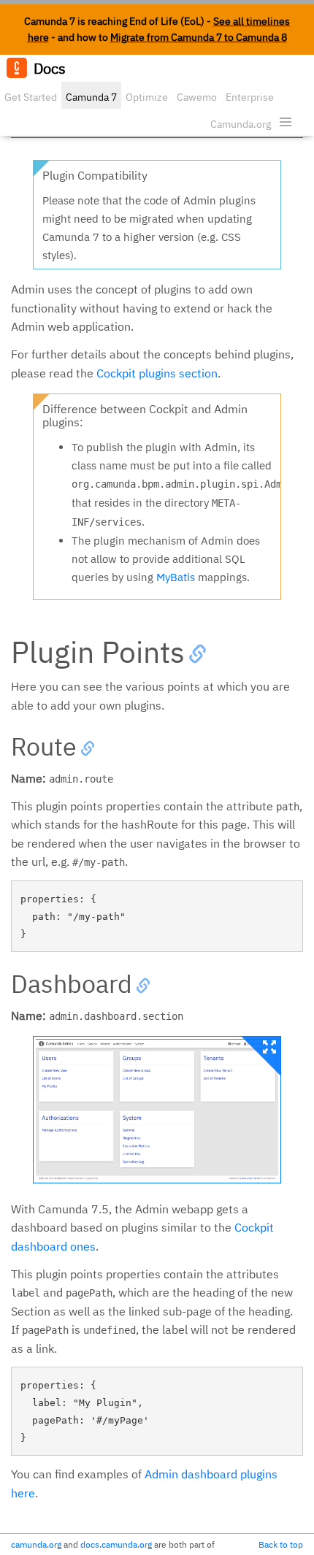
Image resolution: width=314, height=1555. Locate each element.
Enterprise (250, 97)
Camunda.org (240, 124)
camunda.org (36, 1544)
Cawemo (197, 97)
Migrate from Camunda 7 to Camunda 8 (198, 37)
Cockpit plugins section (157, 373)
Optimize (147, 97)
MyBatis (175, 577)
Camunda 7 (91, 97)
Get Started (30, 97)
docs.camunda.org (116, 1544)
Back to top (281, 1544)
